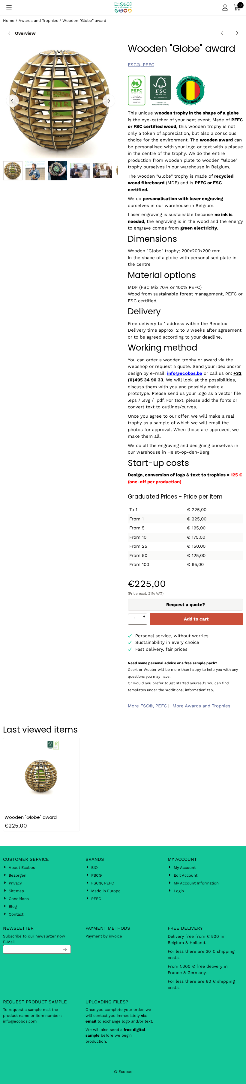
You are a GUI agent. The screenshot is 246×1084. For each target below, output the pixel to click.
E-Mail (9, 942)
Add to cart (196, 619)
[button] (9, 7)
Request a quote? (185, 604)
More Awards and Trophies (201, 706)
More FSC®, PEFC (147, 706)
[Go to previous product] (222, 33)
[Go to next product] (237, 33)
